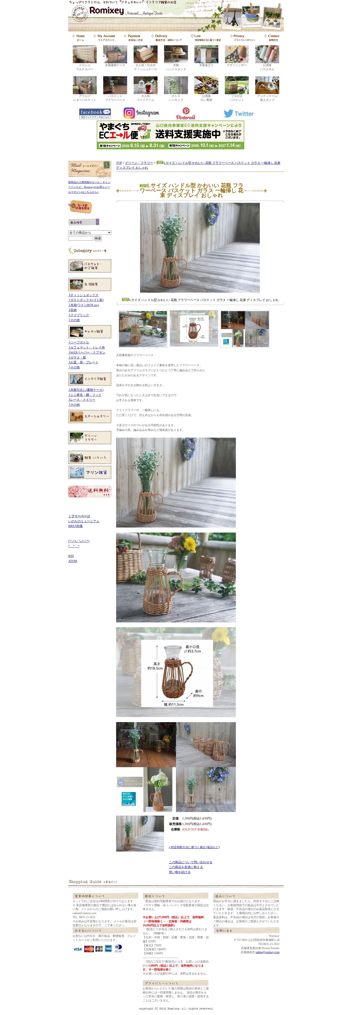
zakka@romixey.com (267, 952)
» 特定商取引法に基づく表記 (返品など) (194, 847)
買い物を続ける (180, 872)
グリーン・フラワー (139, 163)
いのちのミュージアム (83, 521)
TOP (119, 163)
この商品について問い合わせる (190, 862)
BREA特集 (75, 526)
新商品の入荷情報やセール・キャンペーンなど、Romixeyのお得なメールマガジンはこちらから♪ (89, 187)
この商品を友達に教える (186, 867)
